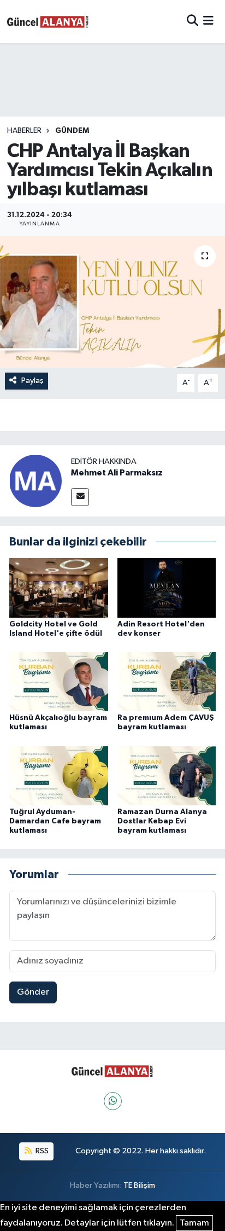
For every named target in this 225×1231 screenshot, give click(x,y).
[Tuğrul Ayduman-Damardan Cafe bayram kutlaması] (58, 775)
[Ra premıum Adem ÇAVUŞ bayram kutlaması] (166, 681)
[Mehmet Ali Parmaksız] (35, 480)
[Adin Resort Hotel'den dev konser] (166, 587)
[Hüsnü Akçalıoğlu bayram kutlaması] (58, 681)
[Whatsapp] (113, 1101)
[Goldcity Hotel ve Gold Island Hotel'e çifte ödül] (58, 587)
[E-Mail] (80, 497)
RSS (41, 1151)
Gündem (72, 131)
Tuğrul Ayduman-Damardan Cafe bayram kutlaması (55, 821)
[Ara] (192, 21)
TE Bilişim (139, 1185)
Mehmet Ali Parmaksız (117, 472)
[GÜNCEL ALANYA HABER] (48, 21)
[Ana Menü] (208, 21)
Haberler (24, 131)
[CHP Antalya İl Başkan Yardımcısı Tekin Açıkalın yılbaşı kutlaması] (112, 302)
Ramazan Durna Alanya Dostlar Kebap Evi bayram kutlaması (162, 821)
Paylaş (32, 380)
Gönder (33, 992)
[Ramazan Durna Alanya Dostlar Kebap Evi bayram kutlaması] (166, 775)
